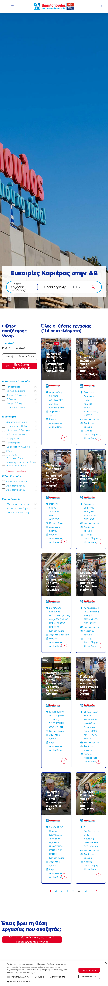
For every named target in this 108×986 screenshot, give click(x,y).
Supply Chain (13, 438)
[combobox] (78, 287)
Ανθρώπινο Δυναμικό (17, 434)
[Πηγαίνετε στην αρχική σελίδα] (54, 6)
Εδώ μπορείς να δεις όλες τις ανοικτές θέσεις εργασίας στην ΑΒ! (32, 939)
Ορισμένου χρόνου (16, 481)
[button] (8, 977)
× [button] (105, 963)
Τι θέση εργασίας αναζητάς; (18, 287)
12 (85, 891)
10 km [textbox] (76, 287)
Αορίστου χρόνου (15, 486)
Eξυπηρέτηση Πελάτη (17, 426)
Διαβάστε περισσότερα (24, 973)
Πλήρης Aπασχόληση (17, 504)
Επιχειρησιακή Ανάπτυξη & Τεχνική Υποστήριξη (21, 464)
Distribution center (16, 407)
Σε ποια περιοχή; (54, 287)
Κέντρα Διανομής (15, 391)
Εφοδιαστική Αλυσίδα (18, 447)
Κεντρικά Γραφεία (16, 395)
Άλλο (9, 451)
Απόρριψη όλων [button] (89, 976)
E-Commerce (13, 399)
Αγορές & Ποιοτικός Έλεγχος (21, 456)
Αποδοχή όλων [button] (89, 970)
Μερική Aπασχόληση (17, 508)
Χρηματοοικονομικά (16, 422)
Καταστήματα (13, 387)
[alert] (54, 973)
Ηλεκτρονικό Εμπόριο (18, 430)
